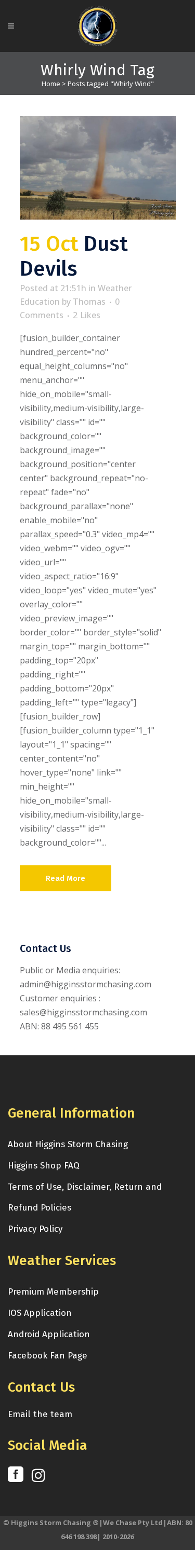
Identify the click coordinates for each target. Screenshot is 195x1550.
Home (51, 83)
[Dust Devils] (98, 168)
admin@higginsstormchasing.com (85, 984)
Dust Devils (74, 256)
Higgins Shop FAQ (44, 1165)
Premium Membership (53, 1291)
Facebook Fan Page (47, 1355)
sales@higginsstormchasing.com (83, 1012)
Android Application (49, 1334)
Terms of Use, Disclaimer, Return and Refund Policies (85, 1197)
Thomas (89, 301)
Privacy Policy (35, 1228)
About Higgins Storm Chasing (68, 1144)
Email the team (40, 1414)
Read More (65, 878)
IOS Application (40, 1313)
